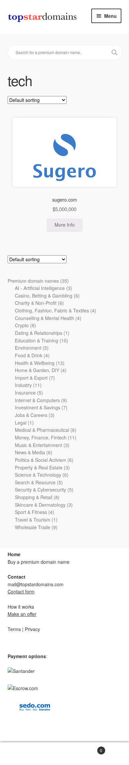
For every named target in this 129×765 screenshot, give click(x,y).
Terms (14, 629)
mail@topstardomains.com (36, 584)
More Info (65, 224)
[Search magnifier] (114, 52)
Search (32, 754)
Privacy (32, 629)
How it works (21, 606)
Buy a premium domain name (38, 561)
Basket (83, 748)
